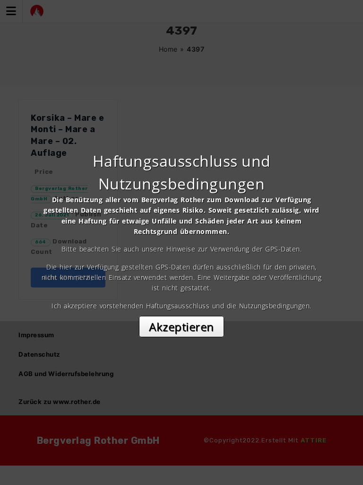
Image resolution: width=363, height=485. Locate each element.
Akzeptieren (181, 326)
